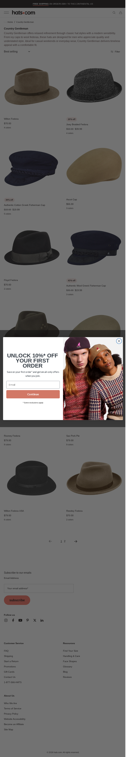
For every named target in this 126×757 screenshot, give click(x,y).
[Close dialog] (117, 341)
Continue (32, 394)
